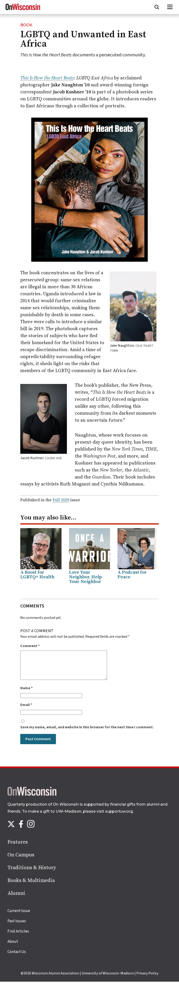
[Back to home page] (31, 794)
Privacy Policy (147, 973)
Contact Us (16, 952)
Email (26, 704)
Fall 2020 (61, 500)
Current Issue (18, 911)
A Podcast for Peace (132, 575)
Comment (30, 645)
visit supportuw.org (114, 811)
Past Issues (16, 921)
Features (17, 842)
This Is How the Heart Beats (47, 78)
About (12, 941)
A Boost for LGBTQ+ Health (37, 575)
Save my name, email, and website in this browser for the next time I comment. (87, 727)
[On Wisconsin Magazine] (23, 10)
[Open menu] (170, 7)
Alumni (16, 893)
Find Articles (18, 931)
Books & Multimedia (31, 880)
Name (26, 688)
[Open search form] (157, 7)
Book (26, 25)
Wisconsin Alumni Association (55, 973)
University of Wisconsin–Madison (108, 973)
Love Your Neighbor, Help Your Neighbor (85, 577)
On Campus (20, 855)
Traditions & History (31, 868)
